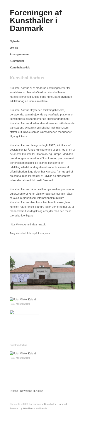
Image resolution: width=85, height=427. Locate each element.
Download (26, 390)
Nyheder (15, 41)
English (38, 390)
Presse (14, 390)
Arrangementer (19, 54)
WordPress (29, 408)
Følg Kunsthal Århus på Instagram (30, 233)
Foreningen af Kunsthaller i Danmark (36, 20)
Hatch (43, 408)
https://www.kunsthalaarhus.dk (28, 224)
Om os (14, 48)
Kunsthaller (17, 61)
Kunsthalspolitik (20, 67)
